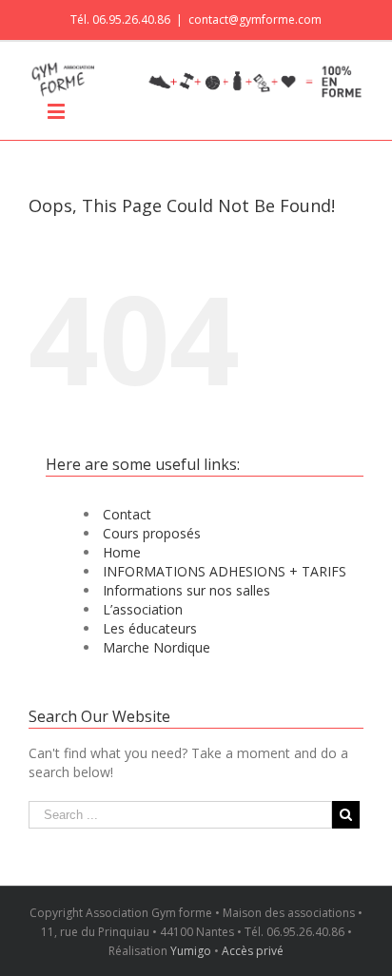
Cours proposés (152, 533)
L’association (143, 609)
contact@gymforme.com (255, 19)
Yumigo (190, 951)
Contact (127, 514)
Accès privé (253, 951)
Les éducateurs (150, 628)
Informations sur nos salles (186, 590)
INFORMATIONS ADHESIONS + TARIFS (224, 571)
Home (122, 552)
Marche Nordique (156, 647)
